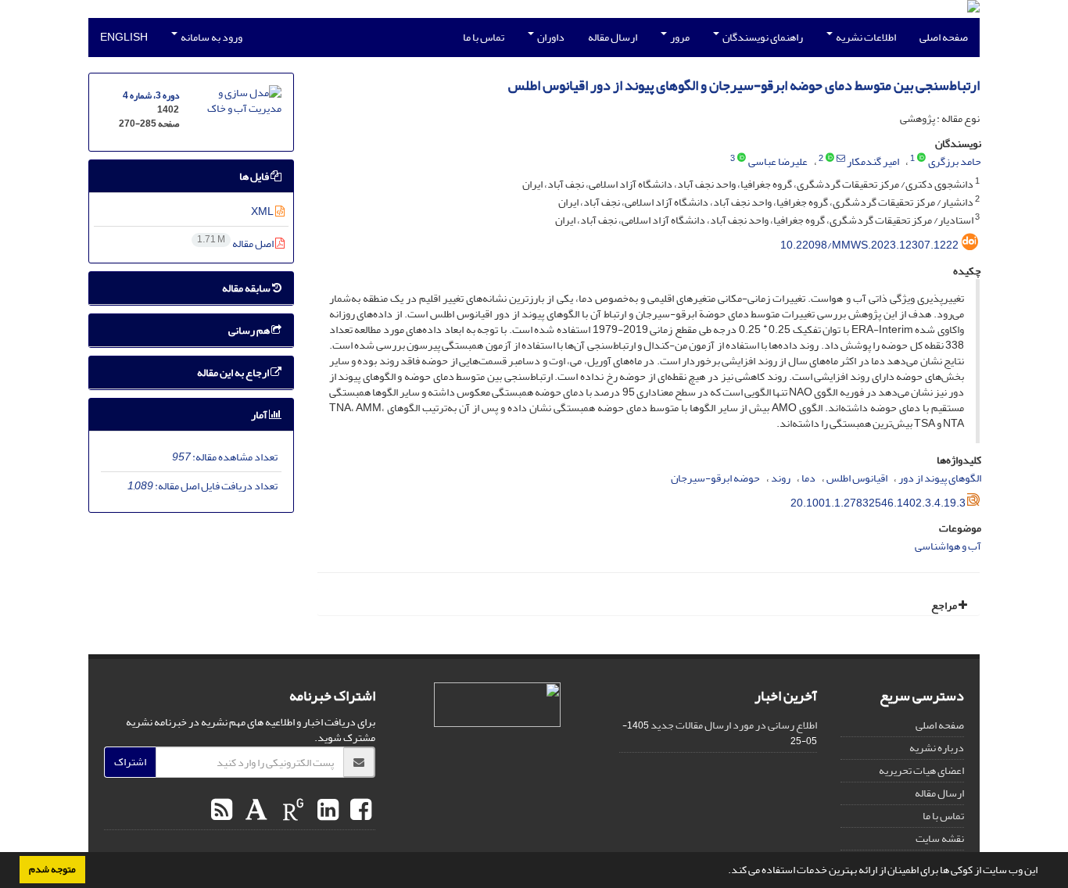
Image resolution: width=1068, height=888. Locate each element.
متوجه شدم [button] (52, 869)
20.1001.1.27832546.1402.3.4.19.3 (878, 503)
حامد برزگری (954, 161)
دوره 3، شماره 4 (151, 96)
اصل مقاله (236, 243)
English (124, 37)
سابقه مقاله (247, 288)
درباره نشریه (936, 747)
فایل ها (255, 176)
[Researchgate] (291, 810)
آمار (260, 414)
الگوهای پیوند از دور (939, 478)
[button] (724, 871)
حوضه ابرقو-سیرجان (715, 478)
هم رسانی (249, 330)
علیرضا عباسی (778, 161)
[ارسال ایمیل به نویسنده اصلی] (841, 158)
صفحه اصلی (943, 37)
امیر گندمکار (873, 161)
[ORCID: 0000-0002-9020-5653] (741, 158)
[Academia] (254, 810)
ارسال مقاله (612, 37)
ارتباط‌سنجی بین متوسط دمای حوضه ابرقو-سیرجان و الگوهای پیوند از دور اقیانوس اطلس (744, 85)
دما (808, 478)
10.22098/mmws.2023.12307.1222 (869, 245)
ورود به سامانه (210, 37)
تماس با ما (483, 37)
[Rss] (221, 810)
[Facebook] (358, 810)
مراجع (945, 605)
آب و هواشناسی (948, 546)
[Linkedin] (326, 810)
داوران (550, 37)
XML (263, 211)
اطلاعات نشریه (865, 37)
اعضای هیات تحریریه (921, 770)
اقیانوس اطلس (856, 478)
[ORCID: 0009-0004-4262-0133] (921, 158)
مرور (679, 37)
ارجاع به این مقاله (234, 372)
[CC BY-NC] (498, 704)
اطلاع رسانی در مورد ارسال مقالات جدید (733, 725)
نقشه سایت (940, 838)
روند (780, 478)
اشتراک (130, 761)
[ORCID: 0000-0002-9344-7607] (830, 158)
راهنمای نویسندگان (762, 37)
